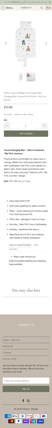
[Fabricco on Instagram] (28, 401)
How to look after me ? (20, 245)
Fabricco (26, 409)
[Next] (46, 43)
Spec (36, 245)
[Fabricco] (26, 8)
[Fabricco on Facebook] (23, 401)
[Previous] (6, 43)
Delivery (13, 249)
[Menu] (1, 8)
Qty (5, 120)
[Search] (41, 8)
